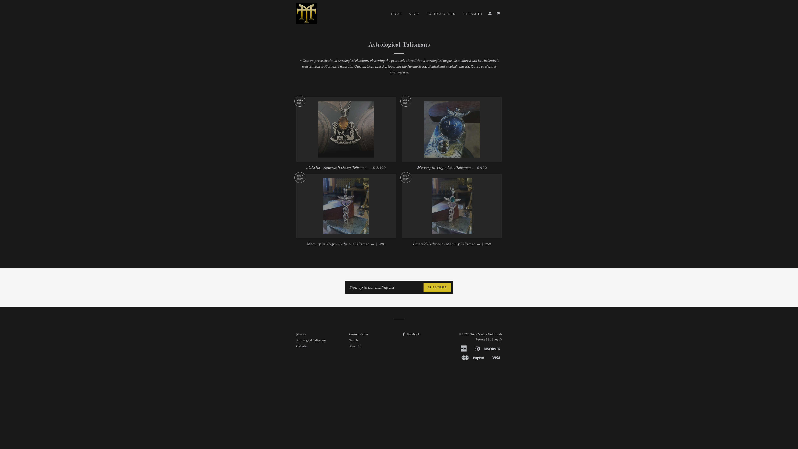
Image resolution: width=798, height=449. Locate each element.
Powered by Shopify (488, 339)
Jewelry (301, 334)
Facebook (413, 334)
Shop (414, 14)
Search (353, 340)
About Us (355, 346)
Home (396, 14)
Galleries (302, 346)
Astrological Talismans (311, 340)
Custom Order (441, 14)
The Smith (473, 14)
